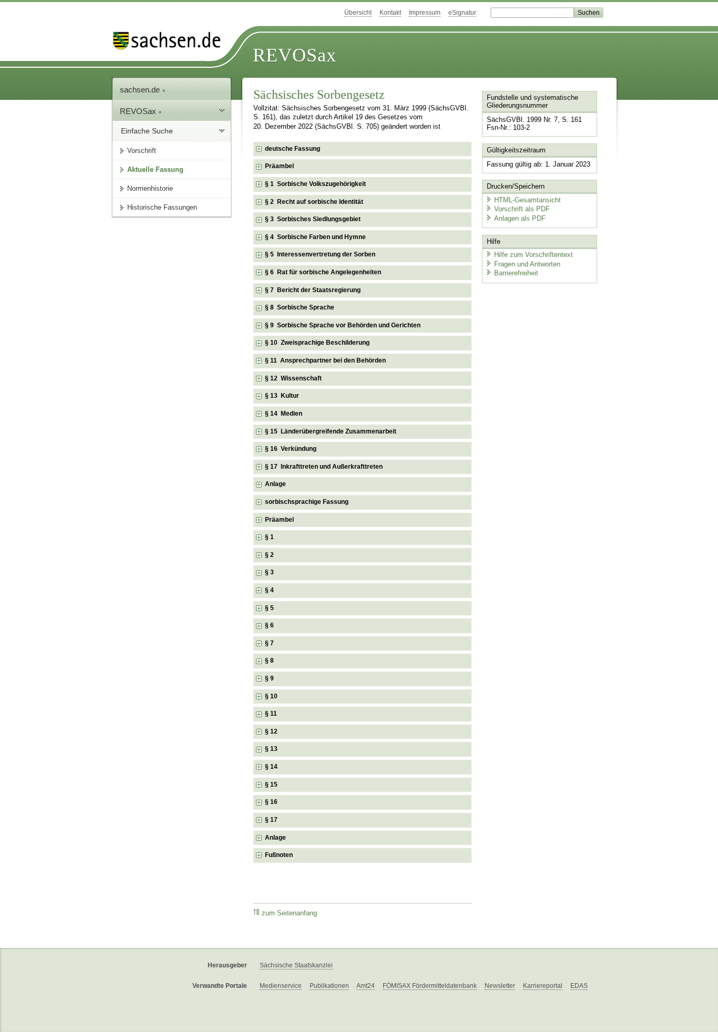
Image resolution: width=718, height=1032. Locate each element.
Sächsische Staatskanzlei (296, 965)
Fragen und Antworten (527, 264)
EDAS (579, 985)
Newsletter (500, 985)
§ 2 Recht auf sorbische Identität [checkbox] (314, 201)
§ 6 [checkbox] (269, 625)
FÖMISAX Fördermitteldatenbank (430, 985)
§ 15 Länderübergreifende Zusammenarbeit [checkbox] (330, 431)
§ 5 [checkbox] (269, 608)
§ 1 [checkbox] (269, 537)
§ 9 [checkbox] (269, 678)
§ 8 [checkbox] (269, 660)
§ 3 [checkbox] (269, 572)
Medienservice (281, 985)
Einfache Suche (147, 131)
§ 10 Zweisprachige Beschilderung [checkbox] (317, 342)
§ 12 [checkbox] (271, 731)
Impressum (424, 12)
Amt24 (365, 985)
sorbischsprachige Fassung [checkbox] (306, 501)
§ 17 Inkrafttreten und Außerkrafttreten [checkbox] (324, 466)
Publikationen (329, 985)
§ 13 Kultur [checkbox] (282, 395)
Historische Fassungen (162, 207)
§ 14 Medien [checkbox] (283, 413)
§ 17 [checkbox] (271, 819)
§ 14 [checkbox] (271, 766)
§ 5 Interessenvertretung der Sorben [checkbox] (320, 254)
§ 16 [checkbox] (271, 802)
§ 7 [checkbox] (269, 643)
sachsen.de (141, 89)
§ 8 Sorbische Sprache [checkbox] (299, 307)
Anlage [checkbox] (275, 484)
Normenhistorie (150, 188)
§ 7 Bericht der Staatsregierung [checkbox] (313, 290)
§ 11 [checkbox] (271, 713)
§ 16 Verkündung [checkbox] (290, 448)
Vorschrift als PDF (522, 209)
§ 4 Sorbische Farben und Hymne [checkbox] (315, 237)
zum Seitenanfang (289, 913)
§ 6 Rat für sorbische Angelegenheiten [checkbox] (323, 272)
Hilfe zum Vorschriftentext (533, 255)
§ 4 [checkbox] (269, 590)
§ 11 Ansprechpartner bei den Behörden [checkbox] (325, 360)
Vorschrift (141, 150)
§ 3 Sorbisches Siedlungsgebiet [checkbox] (313, 219)
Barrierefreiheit (516, 273)
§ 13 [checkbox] (271, 748)
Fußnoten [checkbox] (279, 855)
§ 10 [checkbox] (271, 696)
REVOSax (294, 55)
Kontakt (390, 12)
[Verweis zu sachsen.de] (171, 41)
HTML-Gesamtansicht (527, 200)
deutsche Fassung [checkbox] (292, 148)
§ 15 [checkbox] (271, 784)
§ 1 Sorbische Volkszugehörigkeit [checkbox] (315, 184)
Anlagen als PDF (520, 218)
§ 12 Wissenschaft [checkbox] (293, 378)
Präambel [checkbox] (279, 166)
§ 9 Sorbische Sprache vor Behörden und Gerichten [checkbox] (342, 325)
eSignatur (462, 12)
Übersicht (358, 12)
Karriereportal (542, 985)
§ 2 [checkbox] (269, 555)
